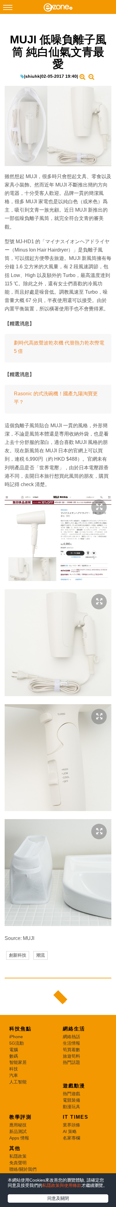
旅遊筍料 (71, 1056)
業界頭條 (71, 1124)
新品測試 (18, 1131)
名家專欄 (71, 1137)
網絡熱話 (71, 1036)
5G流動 (16, 1043)
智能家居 (18, 1062)
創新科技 (17, 955)
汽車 (13, 1075)
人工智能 (18, 1081)
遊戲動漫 (74, 1085)
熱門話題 (71, 1062)
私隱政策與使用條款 (61, 1185)
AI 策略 (70, 1131)
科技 (13, 1068)
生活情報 (71, 1043)
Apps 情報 (19, 1137)
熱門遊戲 (71, 1093)
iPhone (16, 1036)
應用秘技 (18, 1124)
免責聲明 (18, 1162)
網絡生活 (74, 1028)
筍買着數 (71, 1049)
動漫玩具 (71, 1106)
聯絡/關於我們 (23, 1169)
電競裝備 (71, 1100)
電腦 (13, 1049)
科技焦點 (20, 1028)
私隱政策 (18, 1156)
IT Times (75, 1117)
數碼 (13, 1056)
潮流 (40, 955)
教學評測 (20, 1117)
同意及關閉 (58, 1198)
